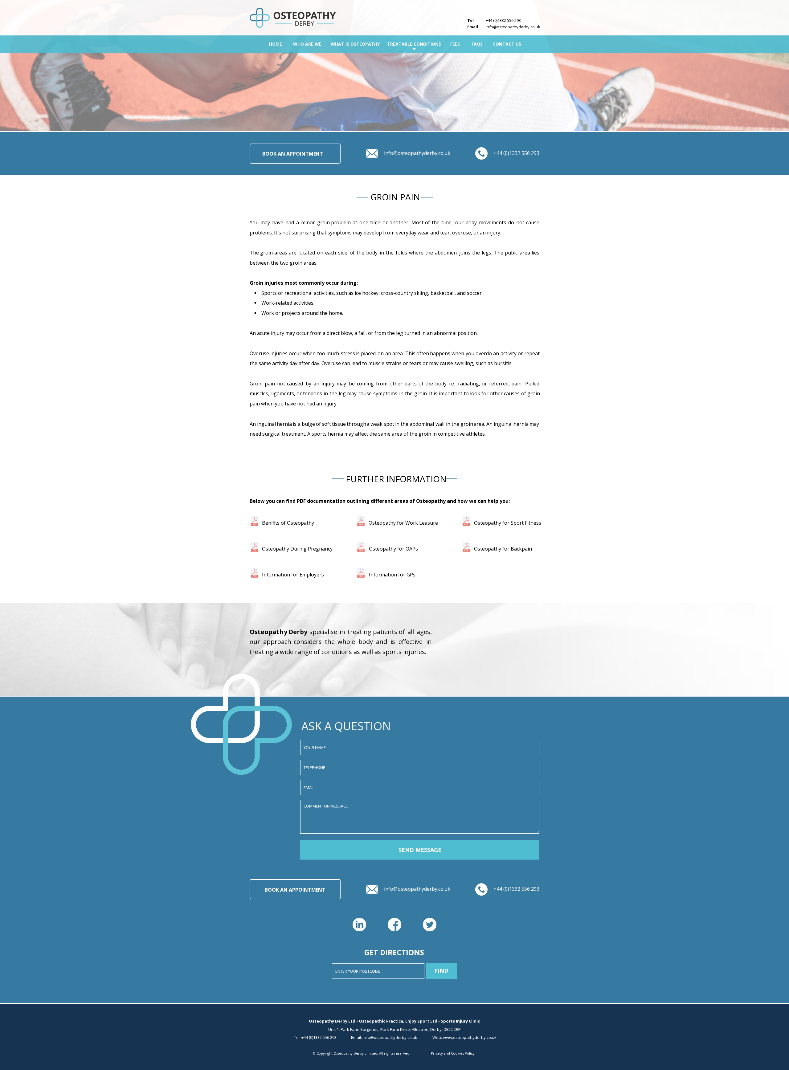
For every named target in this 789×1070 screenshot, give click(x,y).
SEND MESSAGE (420, 849)
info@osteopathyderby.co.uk (390, 1037)
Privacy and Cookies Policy (453, 1053)
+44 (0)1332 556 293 (319, 1037)
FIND (441, 970)
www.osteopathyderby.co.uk (470, 1037)
